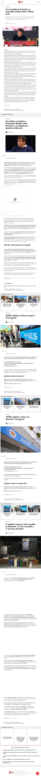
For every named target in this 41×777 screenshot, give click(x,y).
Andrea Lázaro (11, 131)
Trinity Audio (11, 158)
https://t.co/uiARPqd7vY (25, 363)
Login (20, 109)
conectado (13, 110)
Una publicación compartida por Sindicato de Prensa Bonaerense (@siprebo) (15, 215)
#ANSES (31, 363)
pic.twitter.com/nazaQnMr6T (10, 469)
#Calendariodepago (8, 361)
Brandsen (11, 718)
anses (10, 387)
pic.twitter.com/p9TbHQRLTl (10, 364)
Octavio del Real (11, 321)
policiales (14, 718)
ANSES (25, 357)
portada (13, 387)
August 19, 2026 (16, 366)
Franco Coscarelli (11, 532)
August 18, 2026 (16, 471)
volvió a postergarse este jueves (23, 162)
